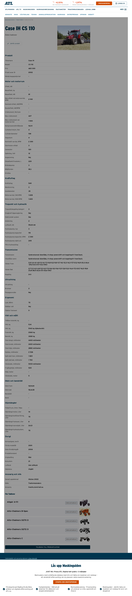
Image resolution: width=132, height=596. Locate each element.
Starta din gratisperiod (66, 582)
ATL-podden (9, 9)
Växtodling (24, 14)
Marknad (61, 14)
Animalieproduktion (47, 14)
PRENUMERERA (104, 3)
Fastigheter (61, 9)
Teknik (34, 14)
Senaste (8, 14)
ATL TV (18, 9)
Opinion (83, 14)
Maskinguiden (29, 9)
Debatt (91, 14)
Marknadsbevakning (45, 9)
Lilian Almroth (32, 558)
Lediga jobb (90, 9)
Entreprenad (72, 14)
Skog (16, 14)
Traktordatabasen (75, 9)
